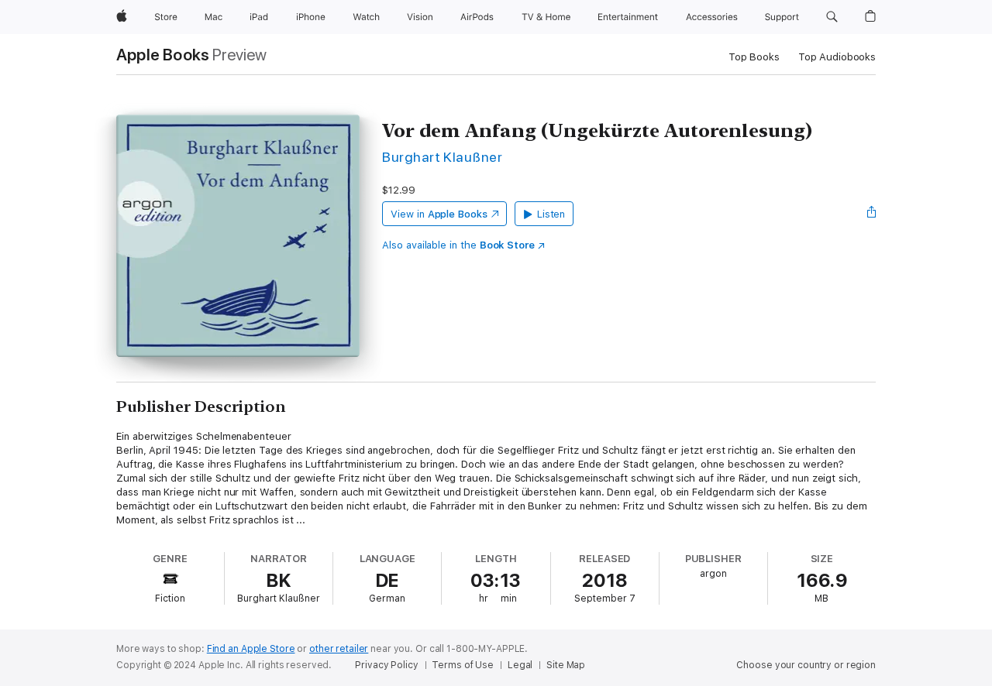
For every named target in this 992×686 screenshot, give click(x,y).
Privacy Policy (386, 665)
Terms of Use (463, 665)
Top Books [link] (754, 57)
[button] (832, 17)
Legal (520, 665)
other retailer (338, 648)
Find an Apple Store (251, 648)
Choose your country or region (806, 665)
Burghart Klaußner (442, 157)
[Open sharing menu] (871, 213)
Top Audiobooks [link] (837, 57)
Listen (551, 214)
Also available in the (458, 245)
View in (439, 214)
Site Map (565, 665)
